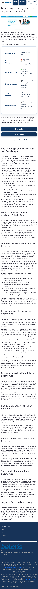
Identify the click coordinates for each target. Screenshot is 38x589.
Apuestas (3, 535)
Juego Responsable (29, 579)
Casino (3, 538)
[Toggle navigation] (2, 2)
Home (2, 529)
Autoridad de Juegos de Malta (13, 567)
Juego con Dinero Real (31, 2)
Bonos (3, 532)
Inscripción (15, 1)
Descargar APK (22, 2)
